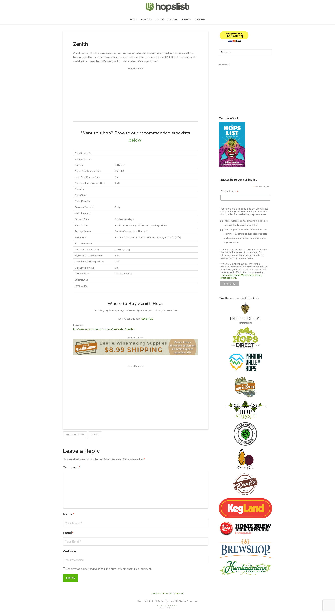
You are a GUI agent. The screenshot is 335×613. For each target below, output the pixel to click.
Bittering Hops (75, 434)
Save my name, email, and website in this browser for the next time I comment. (109, 568)
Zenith (95, 434)
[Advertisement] (135, 95)
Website (69, 551)
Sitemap (179, 593)
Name (68, 514)
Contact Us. (147, 318)
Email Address (229, 192)
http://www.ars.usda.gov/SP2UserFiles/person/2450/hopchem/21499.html (104, 329)
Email (68, 533)
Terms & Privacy (161, 593)
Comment (71, 467)
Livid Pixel (167, 605)
